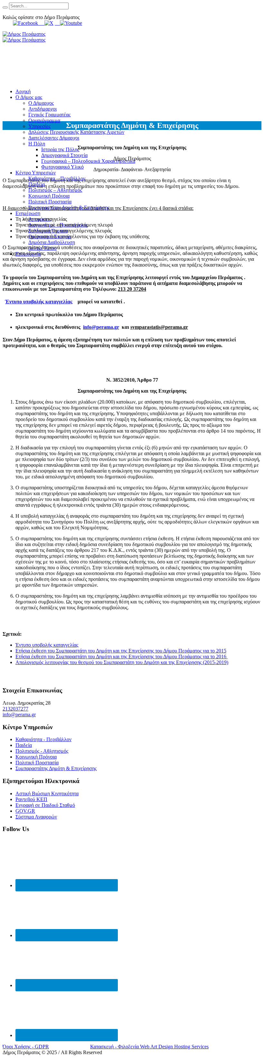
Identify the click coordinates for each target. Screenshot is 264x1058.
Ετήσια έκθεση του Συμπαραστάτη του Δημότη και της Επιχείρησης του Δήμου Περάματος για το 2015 (120, 650)
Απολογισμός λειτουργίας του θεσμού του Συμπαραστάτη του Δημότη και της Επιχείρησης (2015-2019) (121, 662)
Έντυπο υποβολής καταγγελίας (38, 301)
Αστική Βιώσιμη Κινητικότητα (47, 793)
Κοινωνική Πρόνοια (36, 756)
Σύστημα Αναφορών (36, 816)
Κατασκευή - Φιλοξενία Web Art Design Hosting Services (149, 1046)
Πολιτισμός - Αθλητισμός (41, 751)
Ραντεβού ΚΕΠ (31, 799)
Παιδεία (23, 745)
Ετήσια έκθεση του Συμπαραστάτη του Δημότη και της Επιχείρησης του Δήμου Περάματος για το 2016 (121, 656)
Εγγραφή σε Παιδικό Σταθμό (45, 805)
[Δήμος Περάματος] (24, 37)
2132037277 (15, 708)
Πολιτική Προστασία (37, 762)
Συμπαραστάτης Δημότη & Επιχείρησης (56, 768)
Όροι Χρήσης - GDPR (26, 1046)
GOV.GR (25, 811)
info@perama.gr (101, 327)
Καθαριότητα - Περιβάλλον (43, 739)
